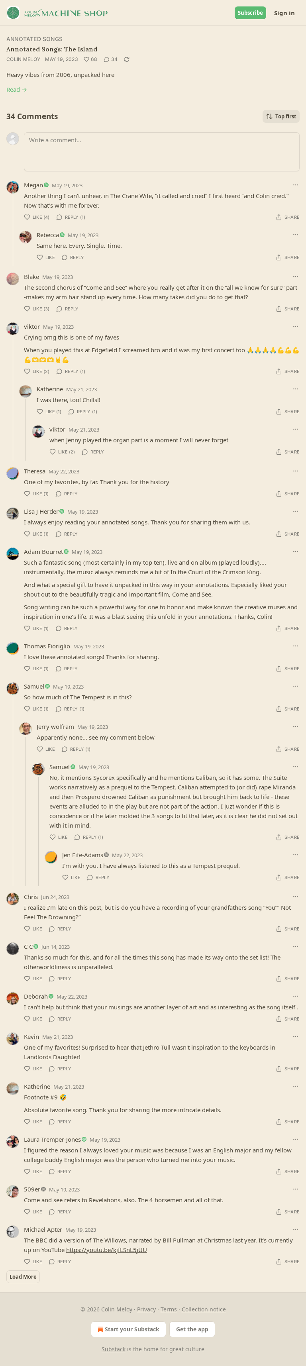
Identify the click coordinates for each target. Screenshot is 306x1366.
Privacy (146, 1309)
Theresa (34, 471)
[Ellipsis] (295, 185)
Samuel (34, 686)
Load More (23, 1276)
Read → (16, 89)
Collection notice (204, 1309)
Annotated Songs (34, 38)
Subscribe (250, 12)
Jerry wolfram (55, 726)
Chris (31, 897)
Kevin (31, 1036)
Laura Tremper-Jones (52, 1139)
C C (28, 946)
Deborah (36, 996)
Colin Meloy (23, 59)
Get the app (192, 1329)
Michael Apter (43, 1229)
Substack (114, 1349)
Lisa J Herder (41, 511)
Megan (33, 185)
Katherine (50, 389)
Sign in (284, 13)
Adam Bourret (43, 551)
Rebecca (48, 235)
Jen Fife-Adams (82, 855)
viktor (32, 326)
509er (32, 1189)
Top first (285, 116)
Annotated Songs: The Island (51, 49)
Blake (31, 277)
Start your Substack (132, 1329)
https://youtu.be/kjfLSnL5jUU (106, 1250)
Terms (169, 1309)
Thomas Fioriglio (47, 646)
